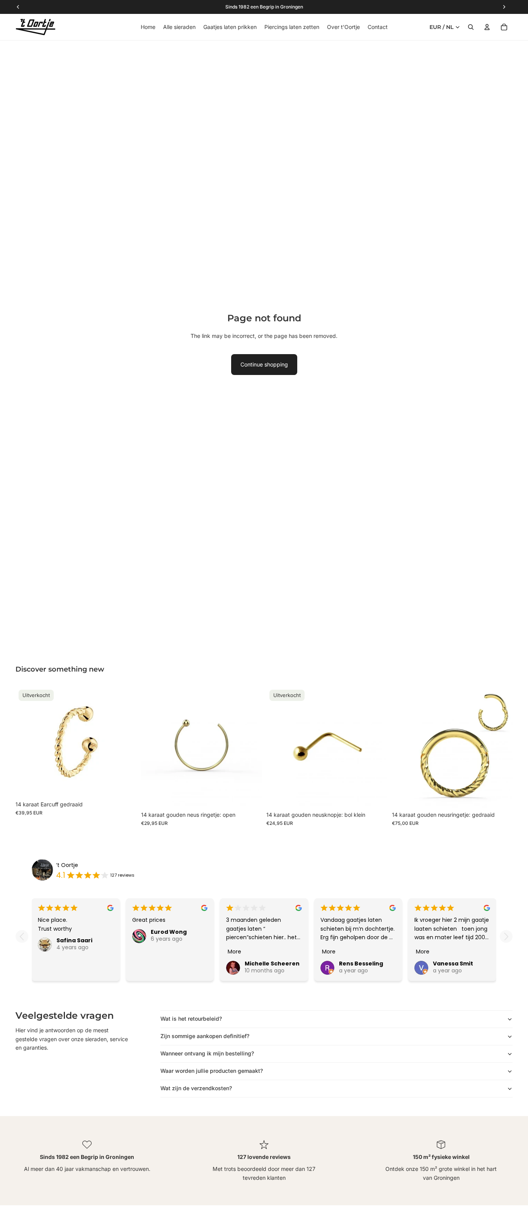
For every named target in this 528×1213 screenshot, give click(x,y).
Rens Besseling (361, 963)
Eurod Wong (169, 932)
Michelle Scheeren (272, 963)
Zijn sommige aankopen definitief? (204, 1036)
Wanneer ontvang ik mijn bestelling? (207, 1053)
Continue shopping (264, 364)
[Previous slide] (21, 936)
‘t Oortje (67, 865)
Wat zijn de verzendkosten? (196, 1088)
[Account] (487, 27)
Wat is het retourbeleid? (191, 1018)
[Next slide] (506, 936)
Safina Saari (74, 940)
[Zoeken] (470, 27)
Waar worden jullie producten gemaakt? (211, 1070)
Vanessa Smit (453, 963)
